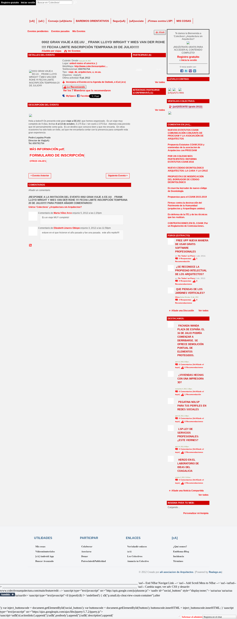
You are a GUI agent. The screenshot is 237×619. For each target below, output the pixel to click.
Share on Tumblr (7, 594)
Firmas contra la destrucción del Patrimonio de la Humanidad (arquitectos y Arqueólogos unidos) (186, 206)
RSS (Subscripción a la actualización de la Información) (30, 245)
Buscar (75, 2)
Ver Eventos (74, 51)
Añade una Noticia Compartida (187, 490)
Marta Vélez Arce (63, 213)
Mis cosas (40, 546)
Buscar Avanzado (44, 561)
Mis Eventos (78, 31)
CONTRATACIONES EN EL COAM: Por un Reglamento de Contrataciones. (188, 224)
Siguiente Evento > (118, 175)
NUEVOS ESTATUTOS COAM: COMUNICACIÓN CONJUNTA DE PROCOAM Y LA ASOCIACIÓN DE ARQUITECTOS (185, 134)
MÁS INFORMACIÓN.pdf (47, 149)
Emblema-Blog (181, 551)
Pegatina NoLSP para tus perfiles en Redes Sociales (191, 406)
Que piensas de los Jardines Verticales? (190, 291)
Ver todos (160, 82)
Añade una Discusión (182, 310)
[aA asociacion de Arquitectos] (158, 76)
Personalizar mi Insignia (195, 513)
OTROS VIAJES (38, 161)
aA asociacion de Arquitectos (176, 572)
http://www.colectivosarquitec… (91, 66)
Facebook (86, 96)
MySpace (71, 96)
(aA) (129, 551)
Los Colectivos (134, 556)
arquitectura (84, 72)
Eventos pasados (60, 31)
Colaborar (86, 546)
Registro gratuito (10, 2)
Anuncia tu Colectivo (138, 561)
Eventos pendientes (38, 31)
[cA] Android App (44, 556)
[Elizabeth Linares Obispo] (148, 66)
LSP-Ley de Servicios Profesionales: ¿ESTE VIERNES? (188, 435)
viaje (71, 72)
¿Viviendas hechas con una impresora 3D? (190, 379)
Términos (178, 561)
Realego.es (215, 572)
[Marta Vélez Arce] (139, 66)
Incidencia (178, 556)
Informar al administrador (194, 617)
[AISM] (139, 104)
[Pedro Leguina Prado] (139, 76)
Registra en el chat (213, 617)
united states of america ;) (83, 63)
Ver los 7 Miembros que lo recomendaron (87, 90)
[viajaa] (33, 50)
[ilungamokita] (158, 66)
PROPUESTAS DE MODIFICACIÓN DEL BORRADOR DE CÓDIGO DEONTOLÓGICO (186, 179)
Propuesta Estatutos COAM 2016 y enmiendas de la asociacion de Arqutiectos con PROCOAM (186, 147)
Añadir (162, 32)
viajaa (58, 51)
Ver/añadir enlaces (137, 546)
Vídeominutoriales (45, 551)
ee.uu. (98, 72)
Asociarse (86, 551)
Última (177, 297)
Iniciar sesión (28, 2)
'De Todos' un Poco (186, 256)
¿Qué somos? (180, 546)
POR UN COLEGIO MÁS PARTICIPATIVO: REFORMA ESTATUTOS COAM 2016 (182, 159)
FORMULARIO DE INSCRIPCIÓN (57, 155)
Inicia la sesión (189, 60)
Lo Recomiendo (76, 87)
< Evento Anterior (40, 175)
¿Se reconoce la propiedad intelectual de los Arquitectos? (191, 270)
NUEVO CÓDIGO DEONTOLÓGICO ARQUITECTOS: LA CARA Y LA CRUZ (188, 169)
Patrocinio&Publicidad (93, 561)
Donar (84, 556)
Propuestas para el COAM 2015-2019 (187, 197)
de (76, 72)
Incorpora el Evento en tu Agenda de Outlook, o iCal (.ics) (96, 82)
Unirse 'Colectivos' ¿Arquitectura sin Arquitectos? (55, 207)
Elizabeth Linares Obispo (67, 228)
